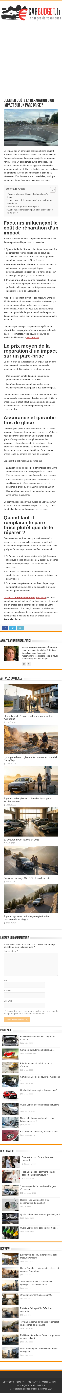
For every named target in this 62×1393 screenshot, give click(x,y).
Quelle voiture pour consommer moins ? (39, 1228)
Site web (8, 1001)
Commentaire (11, 951)
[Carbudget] (31, 12)
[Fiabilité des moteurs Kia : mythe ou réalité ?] (10, 1040)
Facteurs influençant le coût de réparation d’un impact (28, 195)
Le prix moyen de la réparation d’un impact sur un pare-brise (29, 201)
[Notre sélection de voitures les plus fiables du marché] (10, 1122)
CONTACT (33, 1382)
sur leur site (32, 337)
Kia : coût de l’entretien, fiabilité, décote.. (40, 1131)
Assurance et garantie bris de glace (23, 206)
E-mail (7, 990)
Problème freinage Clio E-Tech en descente (27, 878)
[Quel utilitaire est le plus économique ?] (10, 1095)
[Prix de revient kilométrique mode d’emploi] (10, 1067)
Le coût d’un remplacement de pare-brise (25, 597)
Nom (7, 980)
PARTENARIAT (48, 1382)
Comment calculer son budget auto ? (37, 1050)
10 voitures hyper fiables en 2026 (21, 839)
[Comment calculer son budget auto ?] (10, 1054)
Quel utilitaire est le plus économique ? (38, 1090)
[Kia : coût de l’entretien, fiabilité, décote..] (10, 1135)
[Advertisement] (31, 60)
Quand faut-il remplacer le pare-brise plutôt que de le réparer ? (30, 211)
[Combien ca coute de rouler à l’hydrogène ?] (10, 1081)
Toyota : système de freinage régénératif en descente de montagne (27, 918)
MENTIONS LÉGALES (13, 1382)
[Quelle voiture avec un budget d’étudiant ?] (10, 1109)
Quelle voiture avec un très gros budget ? (40, 1214)
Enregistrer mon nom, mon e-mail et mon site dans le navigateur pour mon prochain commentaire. (31, 1012)
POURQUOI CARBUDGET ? (31, 1385)
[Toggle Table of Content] (51, 190)
